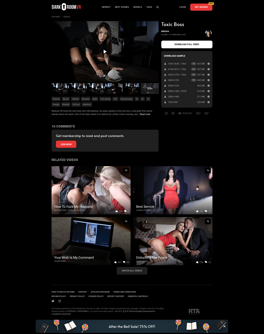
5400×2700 (186, 80)
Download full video (187, 44)
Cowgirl (56, 104)
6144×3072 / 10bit (186, 69)
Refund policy (59, 296)
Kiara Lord (59, 261)
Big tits (66, 99)
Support (82, 292)
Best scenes (122, 7)
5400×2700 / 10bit (186, 74)
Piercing (56, 99)
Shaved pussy (126, 99)
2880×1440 (186, 96)
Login (182, 7)
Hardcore (87, 104)
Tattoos (75, 99)
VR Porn (56, 17)
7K (148, 99)
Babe (95, 99)
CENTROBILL (83, 311)
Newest (106, 7)
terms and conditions (124, 292)
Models (137, 7)
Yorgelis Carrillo (145, 210)
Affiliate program (100, 292)
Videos (66, 17)
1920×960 (186, 102)
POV (115, 99)
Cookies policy (96, 296)
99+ (150, 88)
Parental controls (138, 296)
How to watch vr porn (63, 292)
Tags (149, 7)
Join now (66, 144)
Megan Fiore (60, 210)
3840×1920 (186, 85)
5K (137, 99)
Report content (115, 296)
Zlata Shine (142, 261)
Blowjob (65, 104)
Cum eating (105, 99)
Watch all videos (132, 270)
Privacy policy (77, 296)
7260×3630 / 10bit (186, 63)
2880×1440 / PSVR (186, 91)
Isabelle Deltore (76, 210)
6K (142, 99)
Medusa (165, 31)
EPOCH (72, 311)
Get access (203, 6)
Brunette (85, 99)
